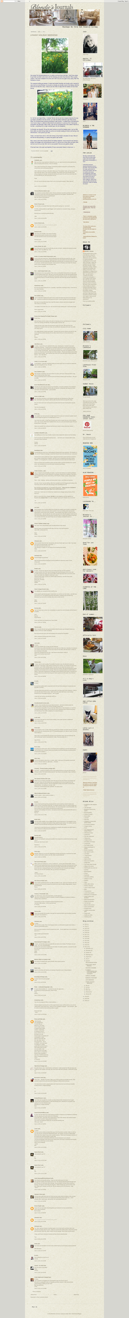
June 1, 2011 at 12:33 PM (40, 241)
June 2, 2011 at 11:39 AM (40, 788)
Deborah (36, 231)
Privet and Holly (38, 1019)
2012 (86, 944)
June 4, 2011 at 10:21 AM (40, 1160)
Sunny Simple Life (38, 246)
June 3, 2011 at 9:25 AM (40, 982)
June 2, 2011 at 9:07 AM (40, 774)
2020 (86, 928)
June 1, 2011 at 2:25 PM (40, 339)
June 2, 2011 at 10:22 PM (40, 954)
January (88, 994)
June (87, 960)
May (87, 985)
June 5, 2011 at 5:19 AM (40, 1260)
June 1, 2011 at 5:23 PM (40, 518)
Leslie (35, 717)
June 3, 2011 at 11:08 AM (40, 1073)
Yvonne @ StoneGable (39, 893)
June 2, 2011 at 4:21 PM (40, 846)
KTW (35, 414)
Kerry (35, 746)
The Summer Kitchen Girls (41, 778)
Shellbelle (36, 160)
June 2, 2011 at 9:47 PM (40, 916)
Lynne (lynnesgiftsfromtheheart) (42, 1178)
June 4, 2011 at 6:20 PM (40, 1221)
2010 (86, 996)
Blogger (79, 1313)
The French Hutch (38, 861)
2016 (86, 936)
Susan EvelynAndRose (40, 1112)
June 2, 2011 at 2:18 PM (40, 830)
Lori (35, 507)
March (87, 989)
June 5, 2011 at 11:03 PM (40, 1288)
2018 (86, 932)
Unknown (36, 541)
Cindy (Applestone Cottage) (41, 1277)
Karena (36, 608)
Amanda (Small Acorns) (40, 703)
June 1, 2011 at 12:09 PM (40, 199)
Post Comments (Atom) (42, 1297)
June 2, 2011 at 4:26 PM (40, 857)
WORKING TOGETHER (91, 978)
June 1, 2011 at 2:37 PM (40, 356)
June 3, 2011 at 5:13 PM (40, 1107)
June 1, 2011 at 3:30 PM (40, 428)
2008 (86, 1000)
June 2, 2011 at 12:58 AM (40, 753)
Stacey (36, 911)
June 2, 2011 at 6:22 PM (40, 876)
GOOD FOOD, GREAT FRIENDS (91, 965)
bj (34, 802)
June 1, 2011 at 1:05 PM (40, 266)
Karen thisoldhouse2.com (40, 384)
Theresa (36, 627)
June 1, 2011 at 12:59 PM (40, 251)
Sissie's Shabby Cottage (40, 523)
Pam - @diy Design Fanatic (41, 271)
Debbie (36, 568)
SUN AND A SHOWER (91, 968)
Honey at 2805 (38, 396)
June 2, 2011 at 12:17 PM (40, 814)
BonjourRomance (38, 1098)
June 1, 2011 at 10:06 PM (40, 713)
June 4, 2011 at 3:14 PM (40, 1189)
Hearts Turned (38, 204)
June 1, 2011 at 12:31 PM (40, 227)
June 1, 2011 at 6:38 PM (40, 564)
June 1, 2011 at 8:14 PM (40, 657)
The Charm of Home (39, 880)
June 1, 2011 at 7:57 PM (40, 638)
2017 (86, 934)
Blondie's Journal (89, 251)
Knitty (35, 819)
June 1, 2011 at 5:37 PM (40, 536)
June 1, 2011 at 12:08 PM (40, 186)
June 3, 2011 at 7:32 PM (40, 1124)
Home (55, 1294)
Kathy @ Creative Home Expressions (43, 256)
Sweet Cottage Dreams (40, 589)
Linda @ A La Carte (39, 361)
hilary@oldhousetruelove (40, 793)
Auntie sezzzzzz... (38, 470)
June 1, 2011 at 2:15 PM (40, 311)
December (88, 948)
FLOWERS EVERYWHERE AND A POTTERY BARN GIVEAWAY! (91, 971)
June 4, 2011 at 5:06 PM (40, 1212)
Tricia (35, 727)
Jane (35, 643)
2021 (86, 926)
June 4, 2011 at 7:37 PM (40, 1250)
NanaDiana (37, 450)
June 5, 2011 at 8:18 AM (40, 1272)
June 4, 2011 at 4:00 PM (40, 1201)
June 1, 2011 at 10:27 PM (40, 742)
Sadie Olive (68, 1313)
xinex (35, 758)
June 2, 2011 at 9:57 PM (40, 937)
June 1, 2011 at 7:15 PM (40, 603)
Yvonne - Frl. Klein (38, 1265)
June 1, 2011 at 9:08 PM (40, 676)
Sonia (35, 1243)
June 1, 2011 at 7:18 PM (40, 622)
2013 (86, 942)
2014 (86, 940)
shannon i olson (38, 1194)
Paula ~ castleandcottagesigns (42, 987)
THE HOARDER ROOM (91, 962)
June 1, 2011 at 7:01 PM (40, 584)
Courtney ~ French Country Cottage (43, 768)
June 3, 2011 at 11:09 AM (40, 1093)
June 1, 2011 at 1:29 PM (40, 280)
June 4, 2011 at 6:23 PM (40, 1239)
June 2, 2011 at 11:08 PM (40, 963)
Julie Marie (37, 344)
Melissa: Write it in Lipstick (41, 959)
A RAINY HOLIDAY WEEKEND (90, 982)
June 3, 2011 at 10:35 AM (40, 1061)
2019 (86, 930)
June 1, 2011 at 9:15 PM (40, 698)
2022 (86, 924)
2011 (86, 946)
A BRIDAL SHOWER (90, 975)
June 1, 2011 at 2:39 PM (40, 367)
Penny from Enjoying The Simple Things (44, 316)
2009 (86, 998)
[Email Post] (51, 150)
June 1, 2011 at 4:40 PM (40, 502)
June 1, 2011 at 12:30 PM (40, 218)
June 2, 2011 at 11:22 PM (40, 972)
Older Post (76, 1294)
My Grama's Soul (38, 1077)
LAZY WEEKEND (90, 980)
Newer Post (33, 1294)
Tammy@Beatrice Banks (40, 191)
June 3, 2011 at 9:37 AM (40, 995)
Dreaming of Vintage (39, 976)
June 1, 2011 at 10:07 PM (40, 723)
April (87, 987)
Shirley (36, 662)
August (87, 956)
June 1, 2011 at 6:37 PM (40, 551)
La (35, 681)
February (88, 992)
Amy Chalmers (38, 371)
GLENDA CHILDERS (39, 433)
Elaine (35, 968)
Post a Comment (37, 1291)
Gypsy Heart (37, 1152)
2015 (86, 938)
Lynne (35, 1128)
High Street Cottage (39, 1066)
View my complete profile (89, 301)
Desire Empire (38, 1206)
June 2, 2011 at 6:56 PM (40, 889)
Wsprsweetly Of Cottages (40, 942)
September (88, 954)
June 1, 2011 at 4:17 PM (40, 466)
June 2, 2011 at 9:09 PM (40, 906)
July (87, 958)
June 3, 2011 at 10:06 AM (40, 1014)
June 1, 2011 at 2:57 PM (40, 391)
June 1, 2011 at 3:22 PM (40, 409)
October (88, 952)
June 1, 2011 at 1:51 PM (40, 291)
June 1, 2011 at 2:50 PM (40, 380)
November (88, 950)
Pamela (36, 835)
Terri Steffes (37, 295)
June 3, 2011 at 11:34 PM (40, 1147)
